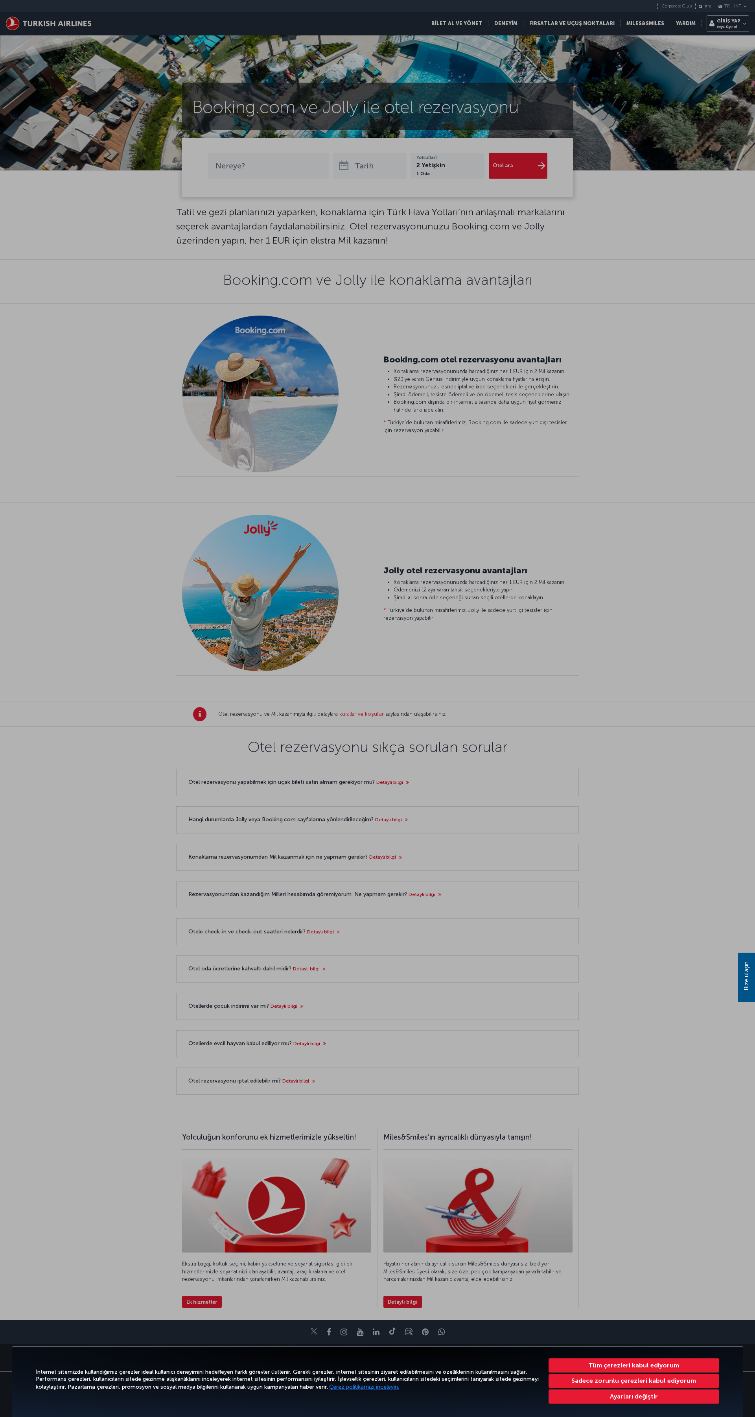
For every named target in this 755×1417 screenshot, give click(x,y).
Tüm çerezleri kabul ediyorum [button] (633, 1365)
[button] (634, 1396)
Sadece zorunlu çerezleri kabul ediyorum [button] (633, 1380)
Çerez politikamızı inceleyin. (364, 1387)
